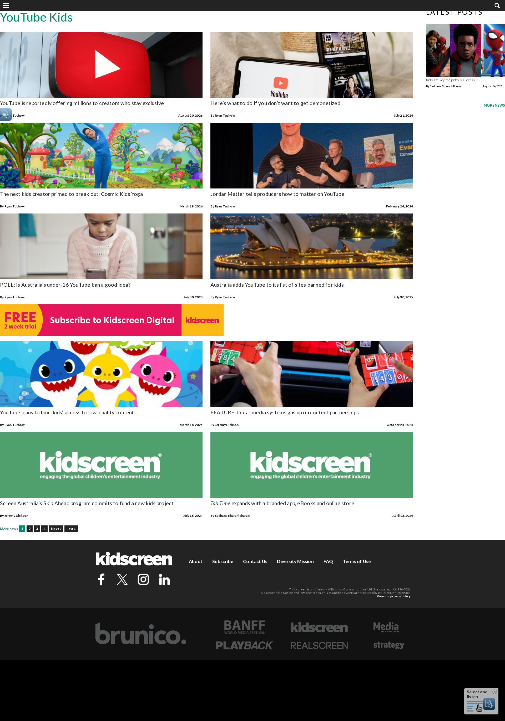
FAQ (328, 561)
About (196, 561)
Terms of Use (357, 561)
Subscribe (222, 561)
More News (494, 105)
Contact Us (255, 561)
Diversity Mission (295, 561)
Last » (71, 529)
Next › (56, 529)
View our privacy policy (393, 596)
